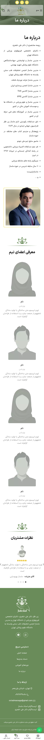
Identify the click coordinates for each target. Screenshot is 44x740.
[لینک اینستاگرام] (27, 2)
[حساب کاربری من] (8, 10)
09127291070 (20, 694)
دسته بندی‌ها (22, 659)
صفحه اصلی (22, 653)
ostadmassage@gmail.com (20, 700)
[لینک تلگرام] (17, 2)
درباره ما (22, 671)
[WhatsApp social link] (22, 2)
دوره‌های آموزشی (22, 665)
